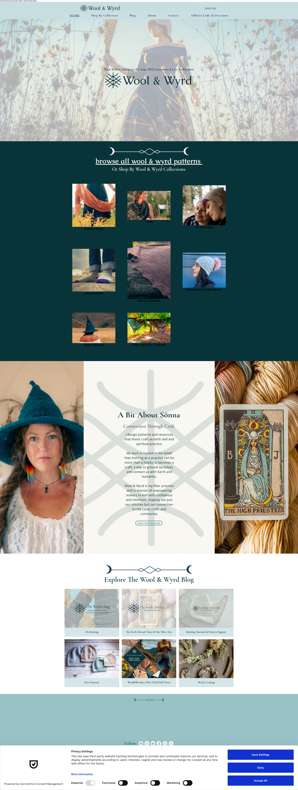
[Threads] (171, 743)
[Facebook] (159, 743)
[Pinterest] (147, 743)
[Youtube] (153, 743)
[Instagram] (165, 743)
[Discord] (140, 743)
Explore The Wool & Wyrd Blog (149, 579)
